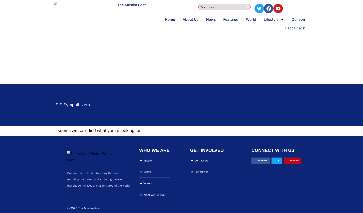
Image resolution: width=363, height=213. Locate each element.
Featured (230, 19)
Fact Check (295, 28)
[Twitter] (259, 8)
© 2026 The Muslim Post (83, 208)
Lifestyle (271, 19)
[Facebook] (268, 8)
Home (170, 19)
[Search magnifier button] (247, 7)
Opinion (298, 19)
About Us (191, 19)
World (251, 19)
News (211, 19)
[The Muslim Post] (130, 42)
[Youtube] (278, 8)
